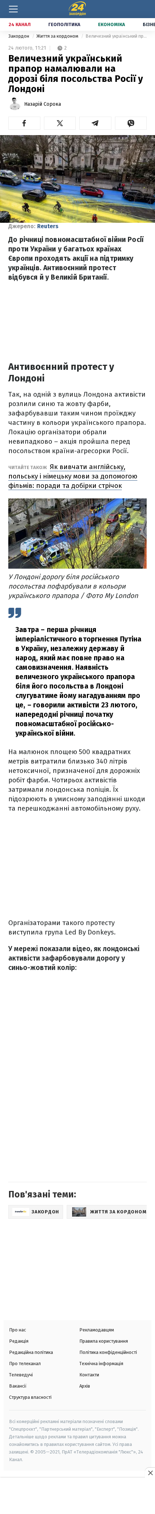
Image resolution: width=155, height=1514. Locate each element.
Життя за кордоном (57, 36)
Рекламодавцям (96, 1330)
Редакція (18, 1341)
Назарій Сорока (42, 104)
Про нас (17, 1330)
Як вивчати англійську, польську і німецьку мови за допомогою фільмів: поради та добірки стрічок (72, 476)
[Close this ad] (150, 1473)
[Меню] (13, 9)
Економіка (111, 24)
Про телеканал (25, 1363)
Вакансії (18, 1386)
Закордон (19, 36)
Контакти (89, 1374)
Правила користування (103, 1341)
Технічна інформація (101, 1363)
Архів (84, 1386)
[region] (77, 1496)
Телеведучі (21, 1374)
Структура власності (30, 1397)
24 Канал (20, 24)
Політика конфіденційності (108, 1352)
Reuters (47, 226)
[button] (24, 123)
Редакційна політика (31, 1352)
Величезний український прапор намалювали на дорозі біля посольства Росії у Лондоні (116, 36)
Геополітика (64, 24)
